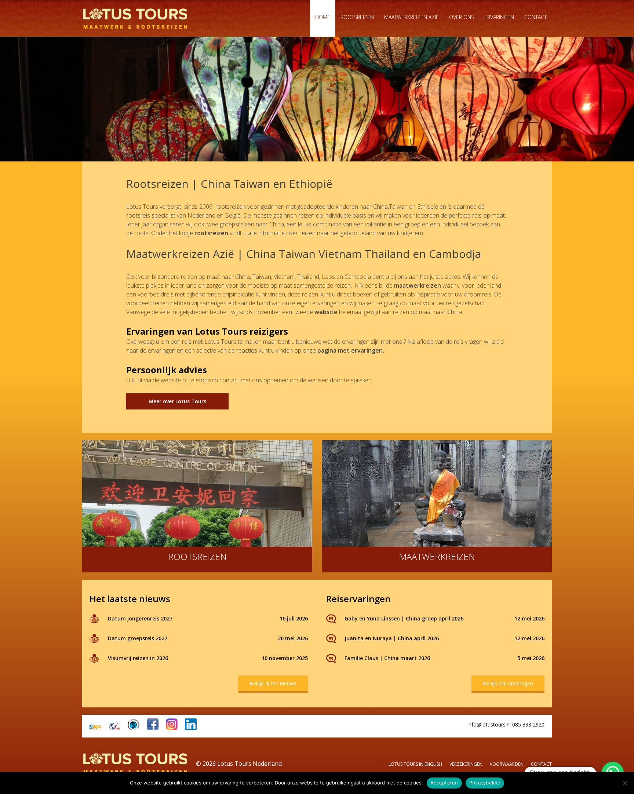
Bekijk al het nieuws (272, 683)
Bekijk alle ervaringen (508, 683)
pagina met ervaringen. (351, 350)
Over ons (461, 17)
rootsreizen (211, 233)
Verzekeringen (465, 764)
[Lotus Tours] (135, 18)
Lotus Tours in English (415, 764)
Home (322, 17)
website (326, 312)
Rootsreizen (357, 17)
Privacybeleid (484, 783)
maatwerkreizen (417, 285)
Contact (535, 17)
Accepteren (444, 783)
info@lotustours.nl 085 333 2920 (505, 724)
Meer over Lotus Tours (177, 401)
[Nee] (624, 783)
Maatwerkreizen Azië (411, 17)
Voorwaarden (507, 764)
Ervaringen (499, 17)
